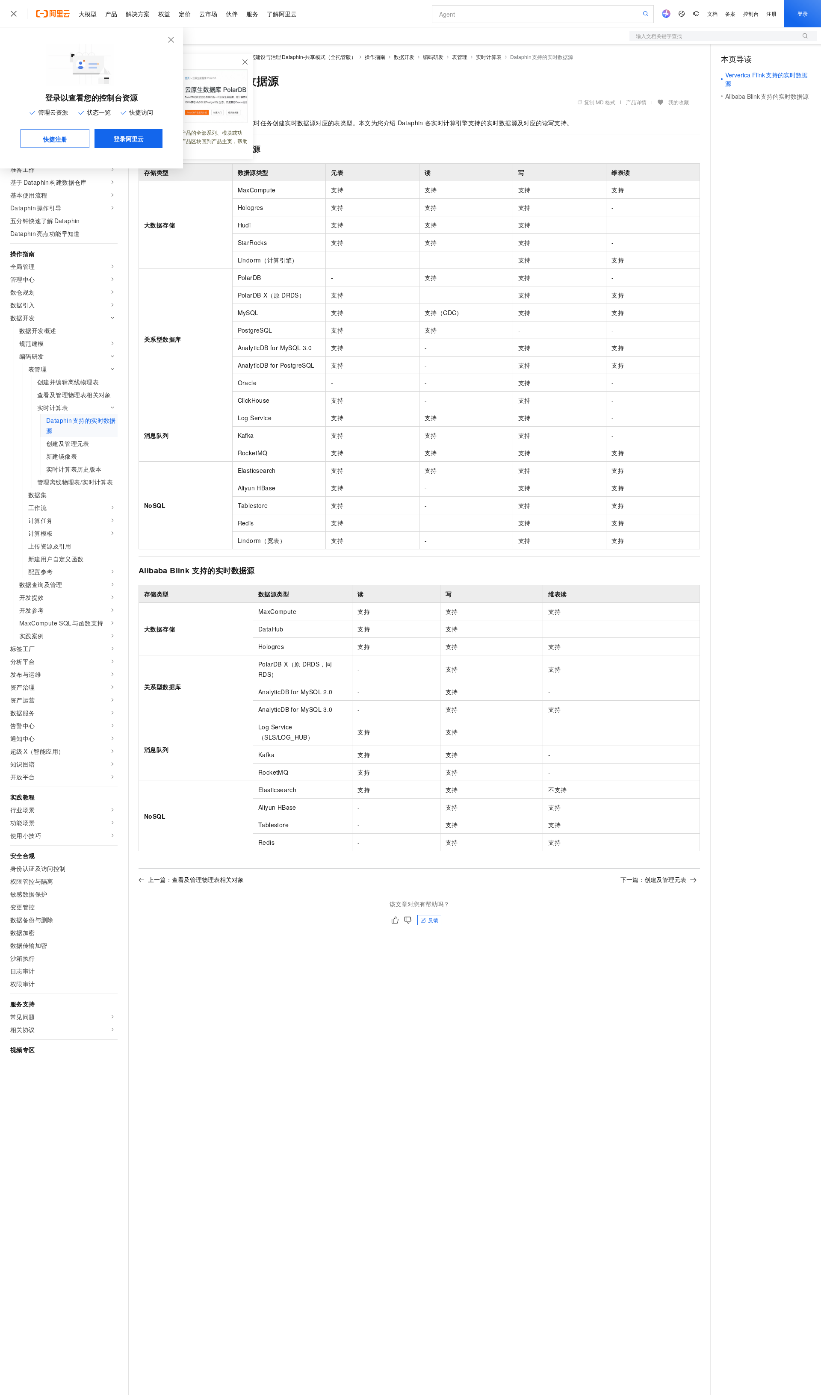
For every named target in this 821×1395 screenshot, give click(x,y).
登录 (802, 13)
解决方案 (138, 13)
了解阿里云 (282, 13)
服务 (252, 13)
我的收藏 (678, 102)
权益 (164, 13)
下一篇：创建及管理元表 (653, 879)
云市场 (208, 13)
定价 (185, 13)
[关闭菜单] (13, 13)
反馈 (433, 919)
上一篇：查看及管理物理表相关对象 (196, 879)
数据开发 (404, 56)
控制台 (751, 13)
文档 (712, 13)
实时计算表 (489, 56)
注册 (771, 13)
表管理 (459, 56)
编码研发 (433, 56)
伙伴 (232, 13)
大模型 (88, 13)
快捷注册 (55, 139)
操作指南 (375, 56)
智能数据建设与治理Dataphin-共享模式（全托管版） (295, 56)
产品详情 (636, 102)
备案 (730, 13)
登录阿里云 (129, 138)
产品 (111, 13)
